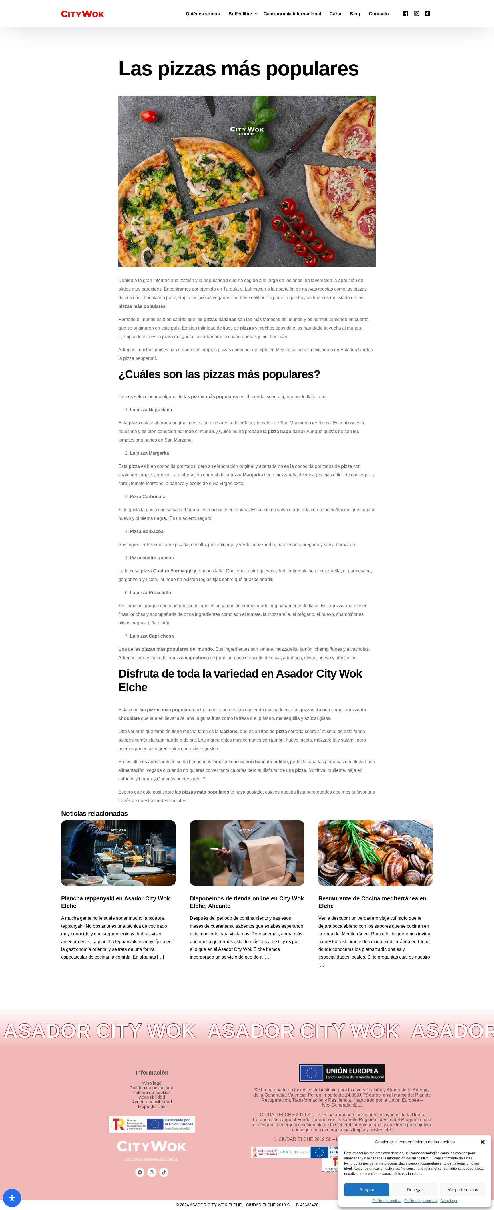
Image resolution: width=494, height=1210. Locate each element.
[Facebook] (405, 13)
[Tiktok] (427, 13)
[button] (482, 1142)
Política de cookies (386, 1201)
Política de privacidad (421, 1201)
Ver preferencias (463, 1189)
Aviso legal (449, 1201)
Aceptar (367, 1189)
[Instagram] (416, 13)
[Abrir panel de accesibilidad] (12, 1198)
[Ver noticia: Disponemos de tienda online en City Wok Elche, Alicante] (247, 853)
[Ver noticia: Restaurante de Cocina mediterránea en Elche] (375, 853)
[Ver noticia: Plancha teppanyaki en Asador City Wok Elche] (118, 853)
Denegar (415, 1189)
